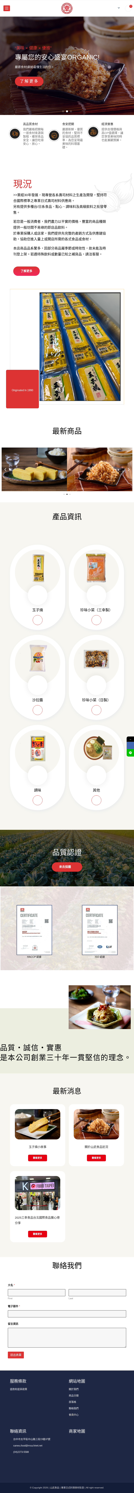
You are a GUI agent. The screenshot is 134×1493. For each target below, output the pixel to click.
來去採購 (65, 867)
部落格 (72, 1402)
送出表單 (15, 1355)
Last (71, 1298)
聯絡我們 (74, 1408)
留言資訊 (13, 1323)
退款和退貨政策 (18, 1389)
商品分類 (74, 1395)
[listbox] (118, 8)
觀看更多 (37, 1157)
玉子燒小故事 (37, 1147)
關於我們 (74, 1389)
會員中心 (74, 1414)
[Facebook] (130, 745)
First (10, 1298)
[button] (63, 111)
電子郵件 (14, 1306)
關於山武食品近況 (96, 1147)
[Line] (130, 753)
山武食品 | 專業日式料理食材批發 (67, 1487)
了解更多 (29, 81)
